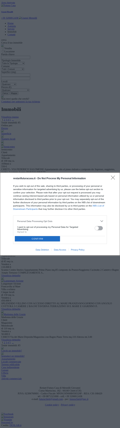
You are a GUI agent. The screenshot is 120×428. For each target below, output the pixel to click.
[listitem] (60, 221)
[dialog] (60, 214)
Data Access (60, 249)
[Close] (114, 179)
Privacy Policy (78, 249)
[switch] (99, 228)
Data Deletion (42, 249)
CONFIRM (37, 239)
